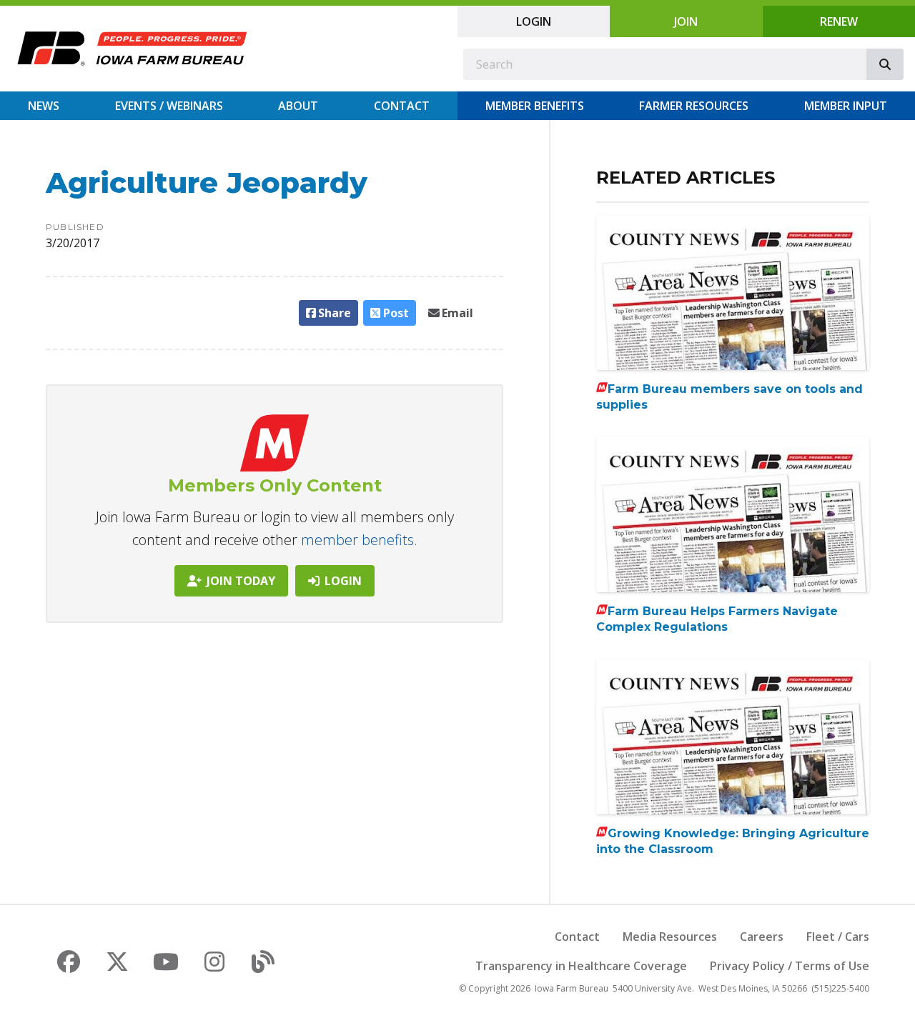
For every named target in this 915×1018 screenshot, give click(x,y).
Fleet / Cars (837, 936)
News (43, 106)
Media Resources (670, 936)
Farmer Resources (693, 106)
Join (686, 21)
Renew (839, 21)
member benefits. (359, 539)
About (298, 106)
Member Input (845, 106)
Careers (761, 936)
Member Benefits (534, 106)
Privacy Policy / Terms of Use (789, 966)
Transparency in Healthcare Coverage (581, 966)
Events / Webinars (169, 106)
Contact (402, 106)
